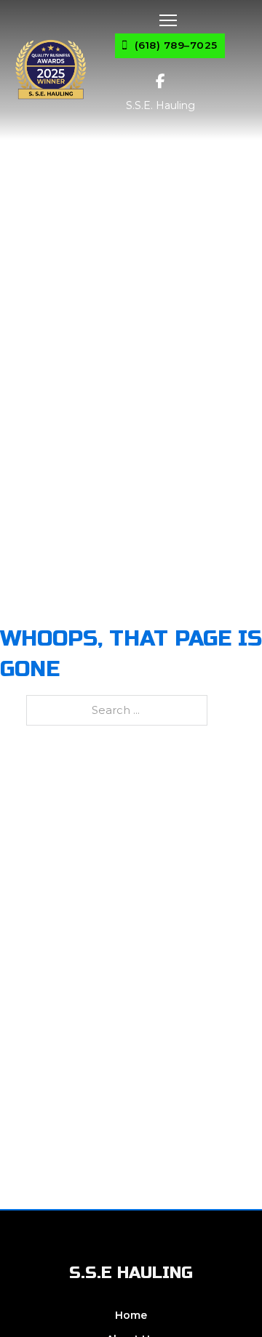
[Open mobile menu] (168, 20)
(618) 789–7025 (176, 45)
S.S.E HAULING (131, 1272)
